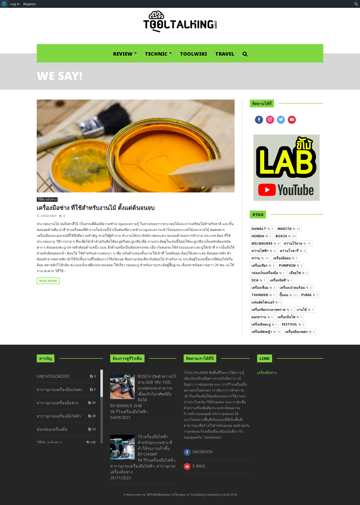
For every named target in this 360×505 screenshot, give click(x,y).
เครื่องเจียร (263, 265)
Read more (48, 281)
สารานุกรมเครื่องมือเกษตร (60, 389)
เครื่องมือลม (285, 258)
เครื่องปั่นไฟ (289, 317)
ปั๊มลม (288, 294)
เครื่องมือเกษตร (299, 331)
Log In (15, 4)
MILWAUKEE (265, 243)
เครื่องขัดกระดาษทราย (272, 309)
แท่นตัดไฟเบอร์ (266, 302)
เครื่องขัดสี (281, 280)
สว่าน (260, 258)
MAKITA (288, 228)
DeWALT (262, 228)
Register (29, 4)
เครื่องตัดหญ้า (266, 331)
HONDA (261, 236)
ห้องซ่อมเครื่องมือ (52, 429)
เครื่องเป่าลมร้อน (296, 287)
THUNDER (263, 294)
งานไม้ (305, 309)
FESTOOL (293, 324)
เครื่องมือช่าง (266, 372)
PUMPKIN (290, 265)
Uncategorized (53, 376)
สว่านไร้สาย (297, 243)
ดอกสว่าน (262, 317)
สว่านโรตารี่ (292, 250)
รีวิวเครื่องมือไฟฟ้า (132, 411)
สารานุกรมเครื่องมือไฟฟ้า (59, 416)
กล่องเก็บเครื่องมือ (268, 272)
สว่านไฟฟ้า (263, 250)
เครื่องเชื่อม (263, 287)
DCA (258, 280)
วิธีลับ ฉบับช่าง (47, 199)
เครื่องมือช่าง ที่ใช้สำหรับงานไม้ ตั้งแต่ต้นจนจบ (96, 207)
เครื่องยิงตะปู (264, 324)
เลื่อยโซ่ (298, 272)
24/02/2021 (48, 216)
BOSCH (285, 236)
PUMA (309, 294)
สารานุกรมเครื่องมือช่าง (57, 402)
